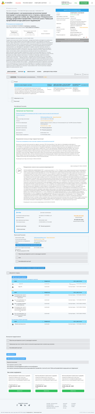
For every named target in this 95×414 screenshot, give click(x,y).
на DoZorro (33, 26)
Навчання (65, 403)
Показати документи (47, 127)
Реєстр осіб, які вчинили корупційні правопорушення (72, 41)
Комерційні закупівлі (41, 3)
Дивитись (19, 390)
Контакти (65, 406)
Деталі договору (21, 229)
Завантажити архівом (20, 277)
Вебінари (73, 405)
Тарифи (72, 406)
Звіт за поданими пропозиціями (16, 358)
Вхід (76, 3)
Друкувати (12, 354)
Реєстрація (84, 3)
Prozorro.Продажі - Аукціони (52, 406)
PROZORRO (18, 3)
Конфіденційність (29, 412)
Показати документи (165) (23, 250)
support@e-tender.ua (66, 3)
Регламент (73, 403)
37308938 (72, 27)
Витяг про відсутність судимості (72, 39)
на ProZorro (27, 26)
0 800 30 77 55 (65, 2)
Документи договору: (21, 226)
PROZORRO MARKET (28, 3)
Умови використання (38, 412)
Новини (64, 405)
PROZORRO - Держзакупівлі (51, 403)
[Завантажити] (13, 284)
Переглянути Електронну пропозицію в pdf (28, 245)
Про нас (64, 408)
